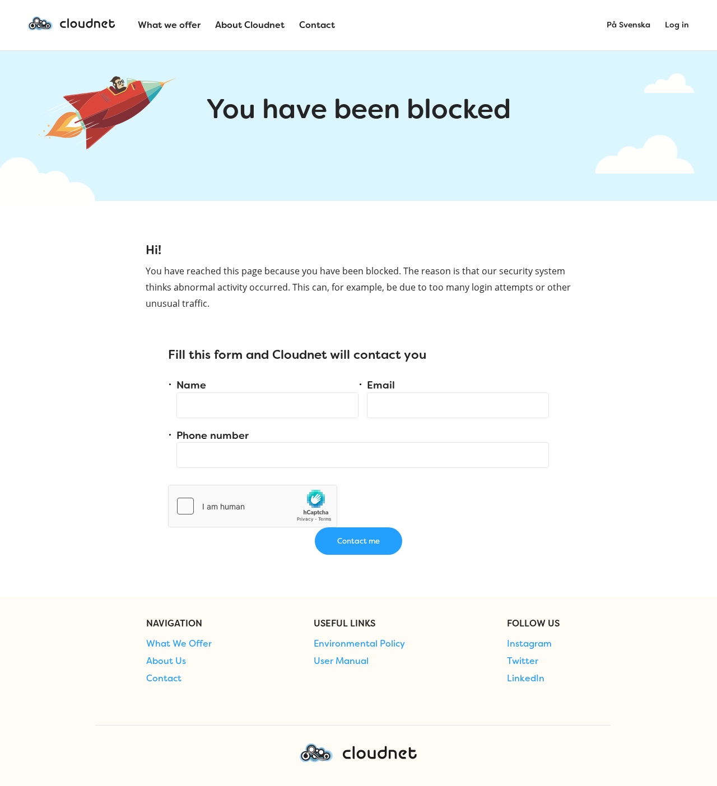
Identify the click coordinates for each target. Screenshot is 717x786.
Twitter (522, 661)
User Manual (341, 661)
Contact (163, 678)
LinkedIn (525, 678)
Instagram (529, 643)
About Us (166, 661)
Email (381, 385)
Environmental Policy (359, 643)
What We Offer (179, 643)
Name (191, 385)
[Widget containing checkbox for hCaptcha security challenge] (252, 506)
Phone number (212, 435)
